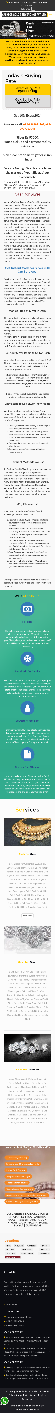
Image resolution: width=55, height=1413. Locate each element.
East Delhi (10, 1249)
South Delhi (45, 1249)
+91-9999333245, (34, 2)
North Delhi (27, 1249)
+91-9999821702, (34, 124)
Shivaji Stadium (26, 1253)
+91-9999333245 (15, 1321)
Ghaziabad (31, 1246)
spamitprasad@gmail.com (19, 1317)
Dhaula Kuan (44, 1253)
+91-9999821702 (17, 2)
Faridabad (45, 1246)
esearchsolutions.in (27, 1409)
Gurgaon (19, 1246)
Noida (8, 1246)
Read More (27, 915)
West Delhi (10, 1253)
